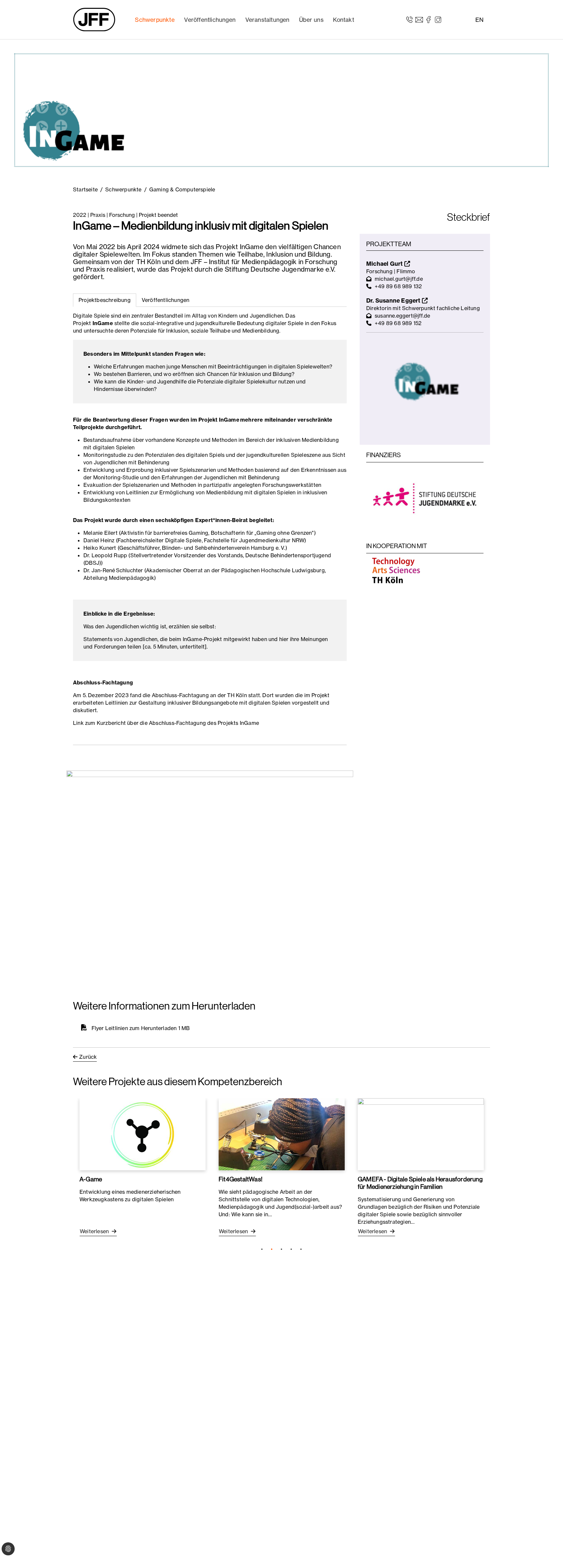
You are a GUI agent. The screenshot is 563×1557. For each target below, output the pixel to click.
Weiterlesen (95, 1231)
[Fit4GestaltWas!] (282, 1134)
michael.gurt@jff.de (399, 279)
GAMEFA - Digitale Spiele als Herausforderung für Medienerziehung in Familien (420, 1182)
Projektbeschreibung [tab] (105, 300)
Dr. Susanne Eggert (394, 300)
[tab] (165, 300)
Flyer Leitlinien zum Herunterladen (134, 1028)
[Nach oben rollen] (548, 1542)
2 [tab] (271, 1249)
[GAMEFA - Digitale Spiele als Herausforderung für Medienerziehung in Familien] (421, 1134)
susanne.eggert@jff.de (402, 315)
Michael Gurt (385, 263)
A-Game (90, 1179)
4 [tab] (291, 1249)
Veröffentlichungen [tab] (166, 300)
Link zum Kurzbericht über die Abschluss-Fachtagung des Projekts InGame (166, 723)
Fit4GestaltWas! (241, 1179)
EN (479, 19)
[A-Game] (142, 1134)
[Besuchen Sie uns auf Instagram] (438, 19)
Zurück (88, 1057)
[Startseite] (94, 20)
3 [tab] (281, 1249)
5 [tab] (301, 1249)
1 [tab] (262, 1249)
